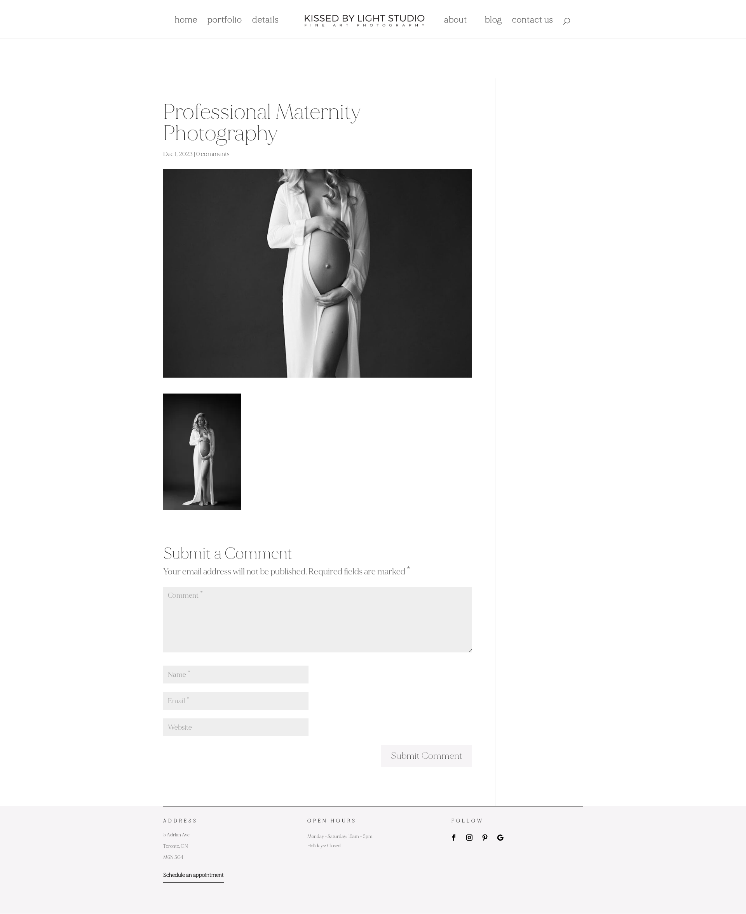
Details (265, 21)
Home (186, 21)
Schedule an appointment (193, 875)
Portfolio (224, 21)
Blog (493, 21)
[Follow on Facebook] (454, 837)
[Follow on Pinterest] (485, 837)
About (455, 21)
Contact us (532, 21)
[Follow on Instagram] (469, 837)
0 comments (213, 154)
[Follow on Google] (500, 837)
